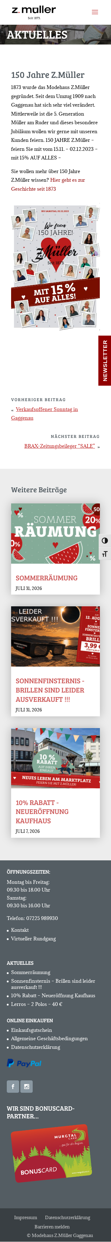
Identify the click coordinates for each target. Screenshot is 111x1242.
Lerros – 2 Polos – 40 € (37, 1004)
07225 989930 (42, 918)
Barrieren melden (52, 1227)
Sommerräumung (47, 577)
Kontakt (20, 930)
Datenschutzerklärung (35, 1047)
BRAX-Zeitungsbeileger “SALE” (59, 446)
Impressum (25, 1217)
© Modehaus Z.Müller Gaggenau (60, 1235)
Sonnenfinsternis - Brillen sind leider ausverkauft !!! (50, 690)
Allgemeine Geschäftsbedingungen (49, 1038)
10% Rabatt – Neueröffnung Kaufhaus (53, 995)
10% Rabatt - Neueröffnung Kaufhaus (42, 811)
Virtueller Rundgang (33, 938)
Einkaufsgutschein (31, 1030)
